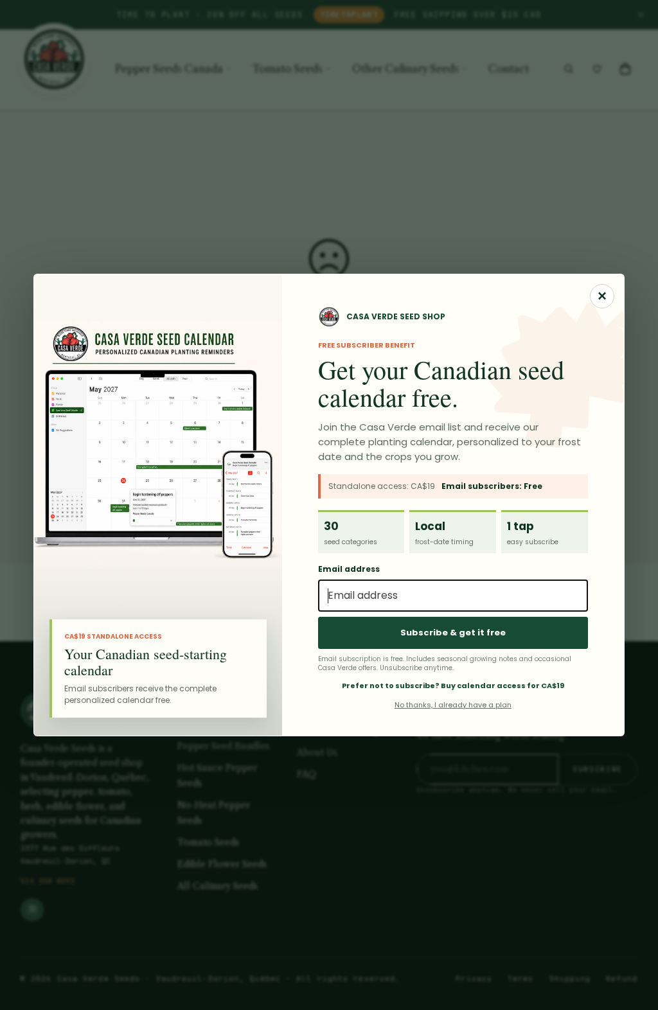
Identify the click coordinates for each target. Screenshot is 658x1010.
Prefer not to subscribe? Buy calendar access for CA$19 (453, 685)
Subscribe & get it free (453, 632)
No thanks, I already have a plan (453, 705)
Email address (349, 569)
